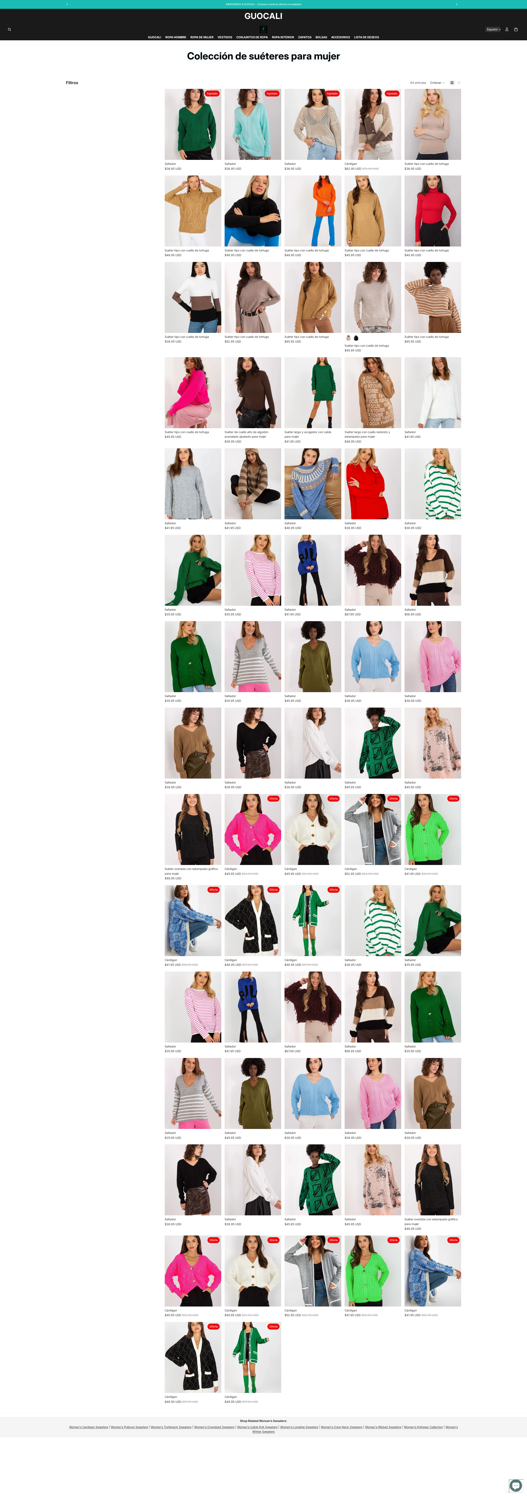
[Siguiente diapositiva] (215, 124)
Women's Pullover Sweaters (129, 1427)
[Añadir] (215, 240)
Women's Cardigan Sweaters (88, 1427)
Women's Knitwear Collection (423, 1427)
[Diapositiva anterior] (171, 124)
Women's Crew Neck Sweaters (341, 1427)
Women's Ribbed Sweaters (383, 1427)
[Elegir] (454, 153)
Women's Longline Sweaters (299, 1427)
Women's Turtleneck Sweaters (171, 1427)
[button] (437, 82)
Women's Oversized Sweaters (214, 1427)
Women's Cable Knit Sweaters (257, 1427)
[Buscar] (9, 29)
